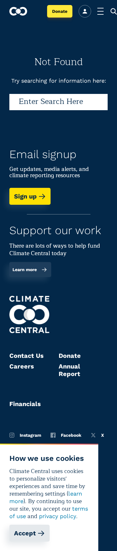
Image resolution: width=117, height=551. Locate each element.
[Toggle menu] (100, 11)
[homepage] (18, 11)
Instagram (30, 435)
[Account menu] (85, 11)
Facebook (71, 435)
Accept (25, 533)
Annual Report (69, 370)
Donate (59, 11)
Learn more (24, 269)
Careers (21, 366)
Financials (25, 404)
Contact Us (26, 355)
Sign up (25, 196)
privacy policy (57, 516)
